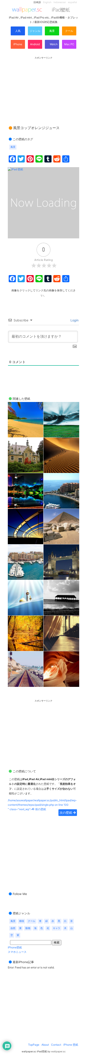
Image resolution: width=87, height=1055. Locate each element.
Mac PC (69, 44)
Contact (56, 1044)
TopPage (33, 1044)
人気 (18, 30)
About (45, 1044)
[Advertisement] (43, 87)
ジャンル (35, 30)
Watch (53, 44)
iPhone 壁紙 (70, 1044)
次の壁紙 (66, 812)
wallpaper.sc (58, 1051)
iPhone (17, 44)
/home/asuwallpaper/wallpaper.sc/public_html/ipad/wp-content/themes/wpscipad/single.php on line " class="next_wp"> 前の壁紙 (42, 805)
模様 (21, 921)
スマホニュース (17, 952)
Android (35, 44)
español (72, 2)
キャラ (56, 928)
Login (74, 320)
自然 (12, 928)
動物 (27, 928)
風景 (52, 30)
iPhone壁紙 (15, 947)
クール (69, 30)
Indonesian (60, 2)
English (47, 2)
